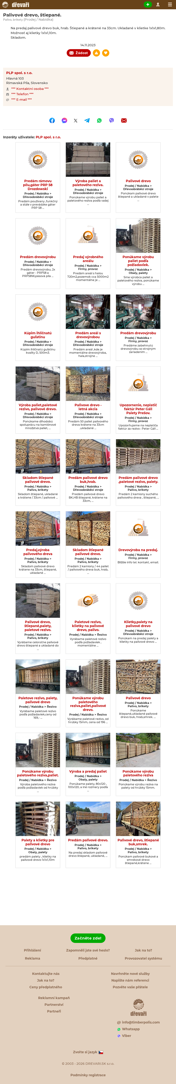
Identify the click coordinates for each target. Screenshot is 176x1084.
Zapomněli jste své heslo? (88, 950)
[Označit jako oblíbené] (105, 53)
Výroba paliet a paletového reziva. (88, 183)
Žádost (82, 53)
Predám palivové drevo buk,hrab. (88, 480)
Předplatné (87, 958)
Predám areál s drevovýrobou (88, 335)
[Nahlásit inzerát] (96, 53)
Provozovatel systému (143, 958)
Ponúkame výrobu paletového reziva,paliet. (38, 773)
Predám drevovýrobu (38, 257)
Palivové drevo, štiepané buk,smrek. (138, 842)
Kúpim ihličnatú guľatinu (38, 335)
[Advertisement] (88, 897)
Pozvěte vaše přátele (130, 987)
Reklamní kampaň (54, 998)
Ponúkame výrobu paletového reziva (138, 773)
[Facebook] (52, 120)
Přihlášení (32, 950)
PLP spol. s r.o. (19, 73)
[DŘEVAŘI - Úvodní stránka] (15, 4)
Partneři (54, 1011)
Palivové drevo (138, 181)
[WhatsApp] (99, 120)
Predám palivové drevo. (88, 840)
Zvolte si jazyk (85, 1052)
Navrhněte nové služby (130, 974)
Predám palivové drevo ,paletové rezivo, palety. (138, 480)
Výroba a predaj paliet (88, 771)
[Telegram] (87, 120)
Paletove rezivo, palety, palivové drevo (37, 700)
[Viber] (111, 120)
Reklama (32, 958)
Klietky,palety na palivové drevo (138, 624)
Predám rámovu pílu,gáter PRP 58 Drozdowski (38, 185)
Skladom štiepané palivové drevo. (38, 480)
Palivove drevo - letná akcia (88, 407)
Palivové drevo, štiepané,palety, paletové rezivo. (37, 626)
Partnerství (54, 1005)
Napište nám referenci (130, 980)
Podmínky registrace (88, 1075)
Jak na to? (143, 950)
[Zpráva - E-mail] (124, 120)
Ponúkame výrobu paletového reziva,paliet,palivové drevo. (88, 704)
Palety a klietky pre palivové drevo (37, 842)
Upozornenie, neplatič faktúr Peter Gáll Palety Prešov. (138, 409)
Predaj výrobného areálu (88, 259)
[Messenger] (64, 120)
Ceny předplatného (45, 987)
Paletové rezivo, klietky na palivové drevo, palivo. (88, 626)
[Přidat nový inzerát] (148, 4)
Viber (126, 1036)
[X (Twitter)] (75, 120)
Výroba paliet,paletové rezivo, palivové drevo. (38, 407)
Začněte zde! (88, 938)
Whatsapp (131, 1029)
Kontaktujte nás (45, 974)
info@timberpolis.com (141, 1022)
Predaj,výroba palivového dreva (37, 552)
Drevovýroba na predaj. (138, 550)
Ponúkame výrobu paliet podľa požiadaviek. (138, 261)
